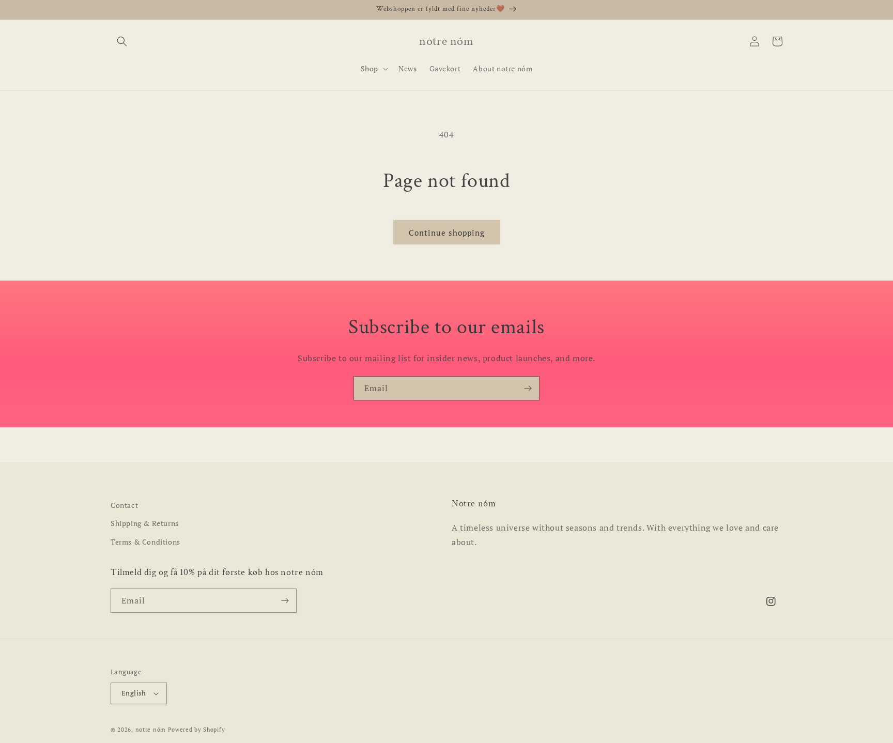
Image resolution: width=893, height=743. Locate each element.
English (133, 693)
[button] (122, 41)
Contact (124, 505)
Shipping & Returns (145, 523)
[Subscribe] (527, 388)
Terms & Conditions (145, 542)
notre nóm (150, 729)
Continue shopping (447, 232)
